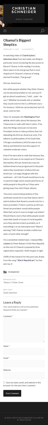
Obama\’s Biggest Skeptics (17, 42)
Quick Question (10, 291)
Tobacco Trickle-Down (13, 281)
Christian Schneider (24, 10)
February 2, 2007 (11, 49)
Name (6, 346)
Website (7, 370)
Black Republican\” (26, 260)
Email (6, 358)
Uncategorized (13, 272)
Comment (8, 316)
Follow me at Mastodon (30, 419)
